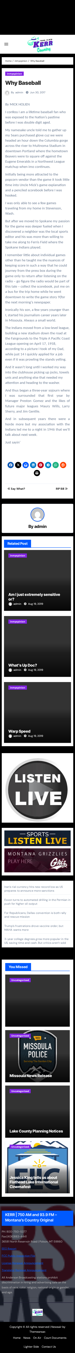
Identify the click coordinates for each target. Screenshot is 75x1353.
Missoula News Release (31, 1075)
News (26, 1338)
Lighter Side (31, 1346)
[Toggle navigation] (6, 44)
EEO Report (9, 1248)
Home (17, 1338)
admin (19, 92)
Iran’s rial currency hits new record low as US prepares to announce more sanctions (33, 889)
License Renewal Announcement (22, 1263)
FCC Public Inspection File (18, 1256)
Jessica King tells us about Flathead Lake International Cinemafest (34, 1182)
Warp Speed (19, 731)
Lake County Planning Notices (36, 1131)
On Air (37, 1338)
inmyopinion (14, 73)
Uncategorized (20, 980)
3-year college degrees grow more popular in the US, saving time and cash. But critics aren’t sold (36, 941)
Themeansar (37, 1332)
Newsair (56, 1327)
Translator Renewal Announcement (24, 1270)
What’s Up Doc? (22, 665)
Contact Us (49, 1346)
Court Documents (55, 1338)
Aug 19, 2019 (35, 604)
